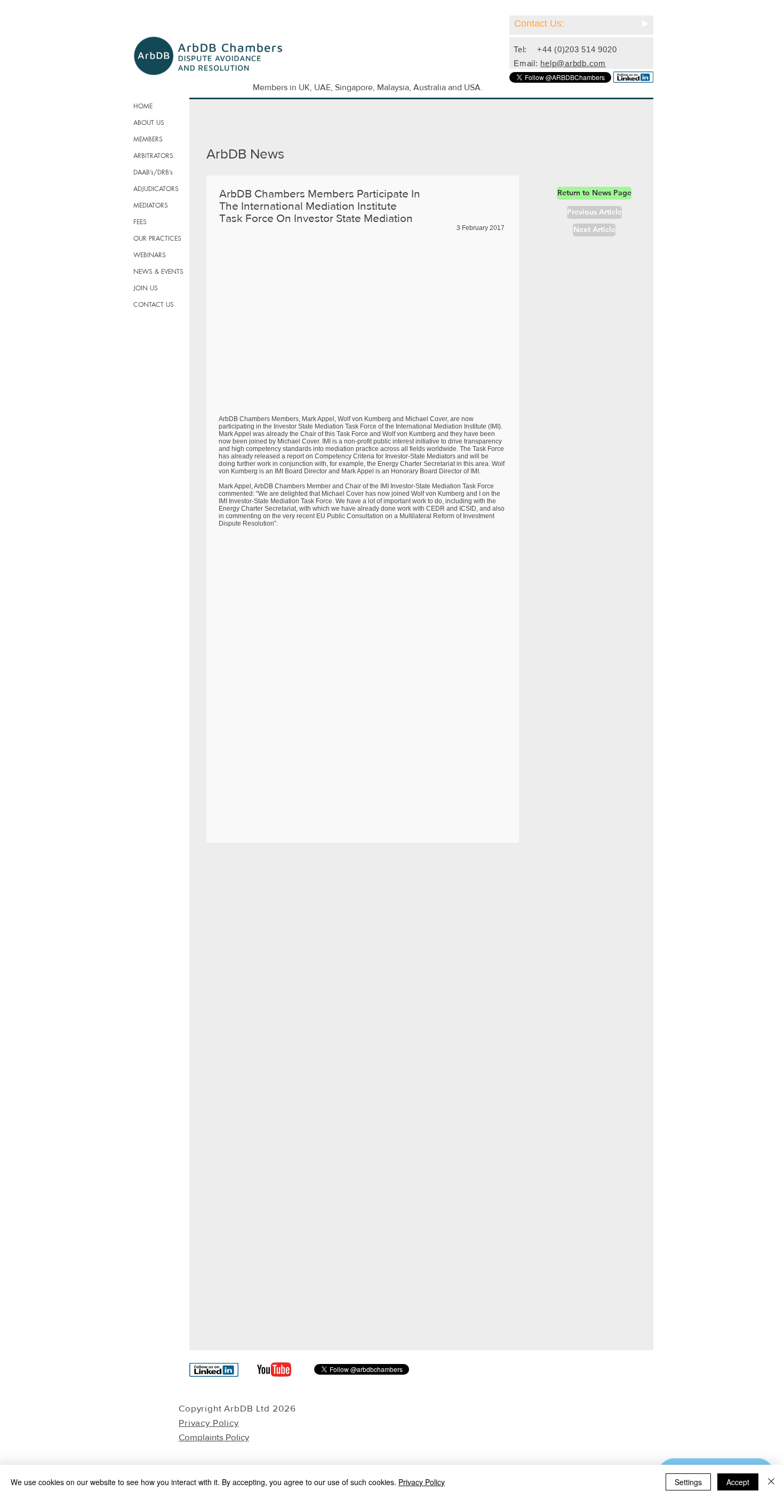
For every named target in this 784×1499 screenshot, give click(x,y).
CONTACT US (153, 304)
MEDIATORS (150, 205)
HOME (143, 105)
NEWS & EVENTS (158, 271)
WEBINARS (149, 254)
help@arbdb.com (573, 63)
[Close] (771, 1481)
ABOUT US (148, 122)
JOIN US (145, 287)
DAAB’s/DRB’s (153, 172)
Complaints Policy (214, 1437)
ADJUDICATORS (156, 188)
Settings (688, 1482)
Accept (737, 1482)
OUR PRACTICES (157, 238)
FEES (140, 221)
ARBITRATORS (153, 155)
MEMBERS (148, 139)
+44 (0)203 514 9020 (577, 49)
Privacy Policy (421, 1482)
